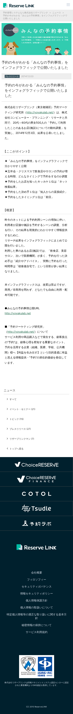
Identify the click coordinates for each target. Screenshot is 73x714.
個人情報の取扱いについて (36, 607)
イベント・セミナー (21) (22, 409)
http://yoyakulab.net (18, 313)
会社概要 (36, 572)
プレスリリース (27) (20, 428)
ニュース (56, 12)
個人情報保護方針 (36, 600)
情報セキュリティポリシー (36, 593)
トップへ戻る (17, 448)
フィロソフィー (36, 579)
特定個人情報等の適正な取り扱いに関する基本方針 (37, 616)
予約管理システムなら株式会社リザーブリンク (25, 12)
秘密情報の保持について (37, 625)
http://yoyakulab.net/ (40, 112)
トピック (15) (17, 419)
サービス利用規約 (36, 632)
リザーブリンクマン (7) (22, 438)
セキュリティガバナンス (37, 586)
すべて (13, 399)
